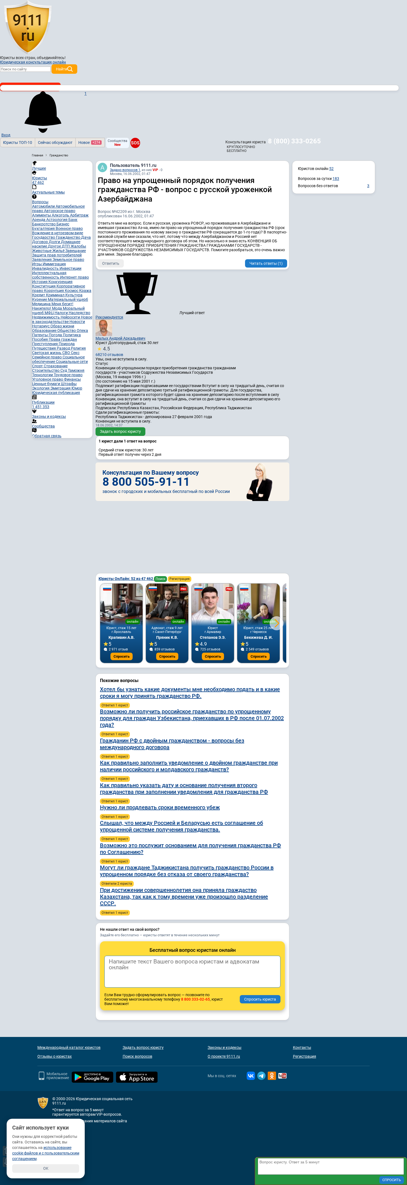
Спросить (122, 656)
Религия (78, 348)
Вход (5, 135)
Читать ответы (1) (266, 263)
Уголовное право (48, 379)
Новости (77, 321)
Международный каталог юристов (69, 1047)
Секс (75, 352)
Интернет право (74, 277)
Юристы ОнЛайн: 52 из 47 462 (126, 578)
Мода (57, 308)
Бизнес (62, 224)
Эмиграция (60, 388)
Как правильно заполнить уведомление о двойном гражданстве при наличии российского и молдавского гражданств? (189, 766)
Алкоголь (61, 215)
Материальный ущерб (68, 299)
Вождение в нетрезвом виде (57, 233)
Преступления (45, 344)
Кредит (39, 295)
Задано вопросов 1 (125, 170)
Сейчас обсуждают (55, 142)
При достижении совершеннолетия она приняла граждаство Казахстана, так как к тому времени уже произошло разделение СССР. (184, 897)
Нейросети (71, 317)
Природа (67, 344)
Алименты (42, 215)
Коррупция (54, 290)
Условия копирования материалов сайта (89, 1121)
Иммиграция (54, 264)
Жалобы (78, 246)
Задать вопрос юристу (120, 431)
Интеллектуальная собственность (49, 275)
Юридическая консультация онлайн (33, 62)
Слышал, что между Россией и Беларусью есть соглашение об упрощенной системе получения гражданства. (181, 826)
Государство (44, 237)
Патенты (40, 335)
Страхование (56, 366)
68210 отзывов (109, 351)
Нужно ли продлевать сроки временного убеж (160, 807)
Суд (64, 370)
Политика (72, 335)
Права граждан (63, 339)
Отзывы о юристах (54, 1056)
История (40, 281)
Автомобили (44, 206)
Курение (40, 299)
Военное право (69, 228)
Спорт (38, 366)
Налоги (62, 313)
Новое (89, 142)
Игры (37, 264)
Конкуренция (60, 281)
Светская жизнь (47, 352)
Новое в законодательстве (62, 319)
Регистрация (179, 579)
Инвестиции (70, 268)
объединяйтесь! (51, 57)
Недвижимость (46, 317)
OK (45, 1168)
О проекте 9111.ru (224, 1056)
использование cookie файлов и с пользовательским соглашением (45, 1153)
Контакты (302, 1047)
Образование (44, 330)
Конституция (44, 286)
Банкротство (44, 224)
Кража (85, 290)
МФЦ (50, 313)
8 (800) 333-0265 (294, 141)
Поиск (160, 579)
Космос (72, 290)
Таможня (76, 370)
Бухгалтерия (44, 228)
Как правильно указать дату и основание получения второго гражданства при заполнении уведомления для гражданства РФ (184, 788)
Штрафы (69, 384)
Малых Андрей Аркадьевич (120, 338)
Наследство (79, 313)
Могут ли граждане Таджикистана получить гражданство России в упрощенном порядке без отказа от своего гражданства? (187, 871)
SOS (135, 143)
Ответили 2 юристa (117, 884)
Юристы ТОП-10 (17, 142)
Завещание (75, 250)
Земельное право (68, 259)
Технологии (43, 375)
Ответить (110, 263)
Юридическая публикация (56, 392)
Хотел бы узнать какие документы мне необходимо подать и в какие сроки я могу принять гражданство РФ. (190, 692)
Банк (73, 219)
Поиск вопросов (137, 1056)
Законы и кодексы (224, 1047)
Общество (67, 330)
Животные (42, 250)
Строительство (46, 370)
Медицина (41, 304)
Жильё (58, 250)
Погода (56, 335)
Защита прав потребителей (57, 255)
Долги (55, 242)
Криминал (55, 295)
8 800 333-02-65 (195, 999)
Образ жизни (62, 326)
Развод (64, 348)
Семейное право (47, 357)
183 (336, 178)
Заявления (42, 259)
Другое (55, 246)
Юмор (76, 388)
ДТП (66, 246)
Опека (82, 330)
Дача (86, 237)
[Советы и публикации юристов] (27, 27)
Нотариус (41, 326)
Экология (41, 388)
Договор (40, 242)
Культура (74, 295)
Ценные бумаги (46, 384)
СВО (66, 352)
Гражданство (68, 237)
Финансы (72, 379)
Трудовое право (68, 375)
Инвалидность (46, 268)
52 (331, 168)
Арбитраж (79, 215)
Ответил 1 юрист (115, 705)
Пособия (40, 339)
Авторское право (59, 210)
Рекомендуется (109, 317)
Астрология (57, 219)
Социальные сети (72, 361)
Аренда (39, 219)
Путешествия (44, 348)
